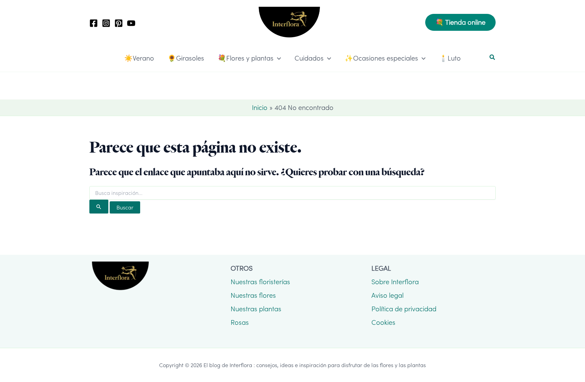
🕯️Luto (450, 58)
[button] (460, 22)
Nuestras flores (253, 295)
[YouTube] (131, 23)
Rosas (240, 322)
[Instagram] (106, 23)
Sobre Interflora (395, 281)
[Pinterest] (118, 23)
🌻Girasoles (186, 58)
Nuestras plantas (256, 309)
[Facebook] (93, 23)
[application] (277, 58)
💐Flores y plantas (246, 58)
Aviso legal (387, 295)
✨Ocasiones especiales (381, 58)
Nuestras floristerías (260, 281)
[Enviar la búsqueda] (98, 207)
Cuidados (309, 58)
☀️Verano (139, 58)
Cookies (383, 322)
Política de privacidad (403, 309)
